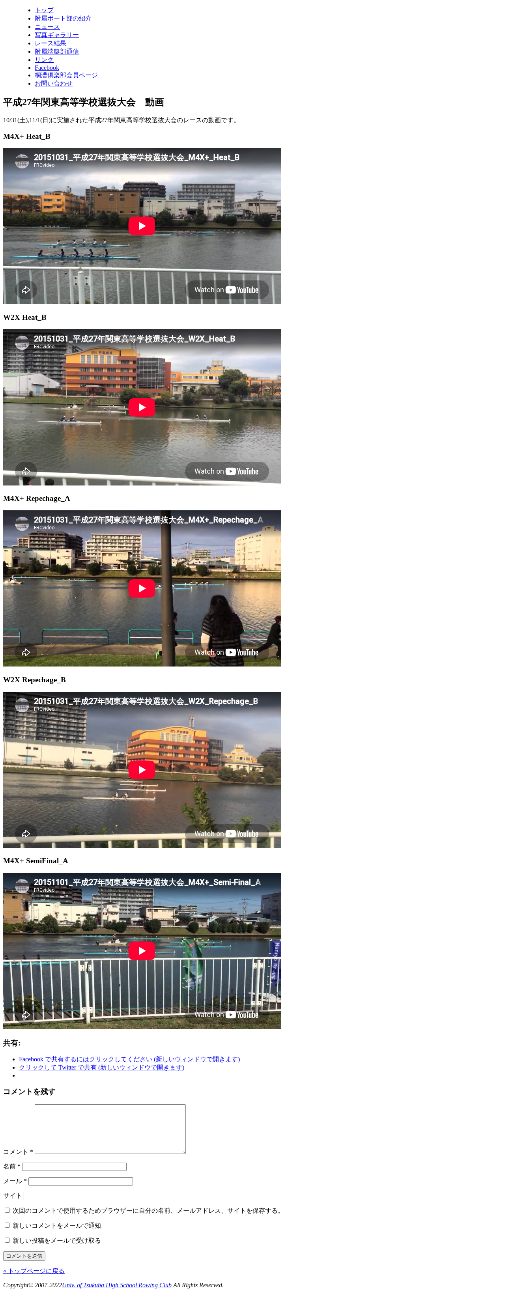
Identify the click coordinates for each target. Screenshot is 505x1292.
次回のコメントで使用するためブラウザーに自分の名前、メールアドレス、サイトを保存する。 (148, 1210)
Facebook (47, 67)
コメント (18, 1151)
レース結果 (50, 43)
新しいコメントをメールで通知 (57, 1225)
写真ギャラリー (57, 35)
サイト (12, 1195)
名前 (12, 1166)
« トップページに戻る (34, 1271)
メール (15, 1181)
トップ (44, 10)
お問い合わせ (54, 83)
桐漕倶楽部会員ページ (66, 75)
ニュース (47, 26)
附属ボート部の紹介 (63, 18)
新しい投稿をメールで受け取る (57, 1240)
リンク (44, 59)
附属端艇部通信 (57, 51)
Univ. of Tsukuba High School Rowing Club (117, 1285)
